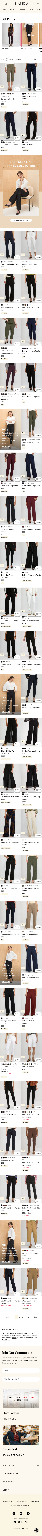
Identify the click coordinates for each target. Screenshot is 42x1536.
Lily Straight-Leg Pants (31, 529)
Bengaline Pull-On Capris (8, 100)
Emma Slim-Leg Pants (10, 353)
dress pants (34, 1335)
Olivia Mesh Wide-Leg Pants (31, 798)
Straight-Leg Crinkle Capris (30, 1254)
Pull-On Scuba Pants (9, 145)
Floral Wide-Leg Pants (10, 842)
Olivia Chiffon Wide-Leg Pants (9, 752)
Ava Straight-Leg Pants (31, 397)
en (23, 1528)
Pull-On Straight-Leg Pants (30, 98)
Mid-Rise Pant (26, 48)
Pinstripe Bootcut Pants (8, 531)
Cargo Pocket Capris (30, 264)
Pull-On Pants (27, 145)
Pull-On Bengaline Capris (8, 1068)
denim (14, 1337)
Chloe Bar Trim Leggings (7, 576)
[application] (36, 1530)
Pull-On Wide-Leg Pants (29, 1022)
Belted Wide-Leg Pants (31, 575)
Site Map (16, 1505)
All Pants (5, 48)
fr (27, 1528)
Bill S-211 (27, 1505)
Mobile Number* (11, 1379)
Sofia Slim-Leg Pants (30, 307)
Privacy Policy (21, 1501)
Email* (7, 1370)
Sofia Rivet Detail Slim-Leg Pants (31, 1209)
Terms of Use (34, 1501)
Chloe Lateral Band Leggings (8, 1116)
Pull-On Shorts (28, 1067)
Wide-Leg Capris (29, 1301)
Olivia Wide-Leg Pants (31, 486)
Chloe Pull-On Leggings (6, 398)
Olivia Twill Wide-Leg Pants (30, 844)
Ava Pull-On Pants (8, 1160)
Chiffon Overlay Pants (10, 797)
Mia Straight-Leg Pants (10, 1301)
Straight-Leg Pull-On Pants (9, 1022)
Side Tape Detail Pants (10, 307)
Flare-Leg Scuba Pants (10, 264)
